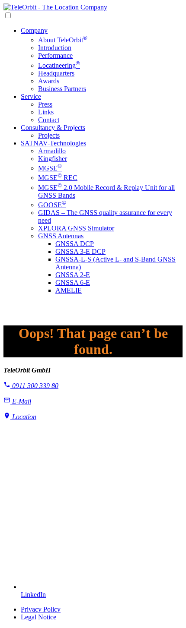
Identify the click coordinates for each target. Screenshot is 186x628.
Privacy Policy (41, 609)
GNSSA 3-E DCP (80, 251)
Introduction (54, 47)
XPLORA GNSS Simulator (76, 228)
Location (23, 416)
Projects (49, 135)
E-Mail (20, 401)
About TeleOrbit (62, 40)
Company (34, 30)
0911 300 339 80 (34, 385)
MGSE (50, 168)
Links (46, 112)
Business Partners (62, 88)
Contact (48, 119)
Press (45, 104)
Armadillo (52, 151)
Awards (48, 81)
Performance (55, 55)
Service (31, 96)
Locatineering (59, 65)
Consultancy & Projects (53, 127)
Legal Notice (38, 617)
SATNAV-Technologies (53, 143)
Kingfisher (52, 158)
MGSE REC (57, 177)
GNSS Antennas (60, 236)
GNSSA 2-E (72, 274)
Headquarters (56, 73)
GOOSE (52, 204)
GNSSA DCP (74, 243)
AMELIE (68, 290)
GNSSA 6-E (72, 282)
